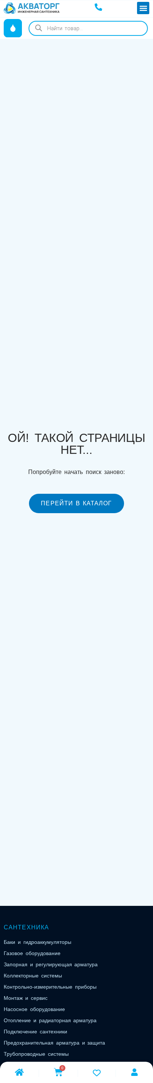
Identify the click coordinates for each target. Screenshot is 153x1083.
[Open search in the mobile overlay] (88, 28)
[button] (143, 8)
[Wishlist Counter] (97, 1073)
